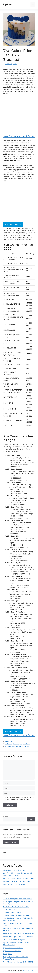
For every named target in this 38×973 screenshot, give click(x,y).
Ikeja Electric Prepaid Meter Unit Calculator (18, 937)
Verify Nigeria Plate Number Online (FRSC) (18, 962)
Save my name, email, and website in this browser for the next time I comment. (19, 799)
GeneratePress (28, 970)
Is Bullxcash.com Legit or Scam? (14, 884)
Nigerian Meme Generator (12, 951)
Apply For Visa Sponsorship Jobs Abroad (17, 899)
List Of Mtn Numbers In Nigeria (14, 940)
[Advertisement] (19, 116)
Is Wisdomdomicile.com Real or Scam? (16, 881)
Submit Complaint (10, 842)
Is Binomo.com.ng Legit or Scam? (17, 746)
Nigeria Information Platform (13, 948)
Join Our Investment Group (19, 136)
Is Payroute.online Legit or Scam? (14, 870)
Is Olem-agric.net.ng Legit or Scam (17, 744)
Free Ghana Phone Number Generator (16, 915)
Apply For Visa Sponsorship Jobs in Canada (18, 878)
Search (5, 816)
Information (9, 741)
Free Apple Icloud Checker (12, 912)
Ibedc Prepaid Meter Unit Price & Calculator (18, 934)
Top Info (7, 4)
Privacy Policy (7, 954)
